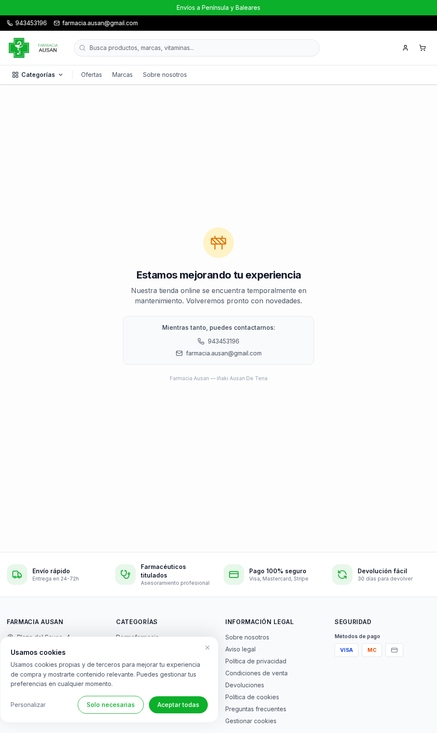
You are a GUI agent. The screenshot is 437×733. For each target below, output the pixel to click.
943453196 (223, 341)
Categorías (38, 74)
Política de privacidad (255, 661)
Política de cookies (252, 697)
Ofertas (91, 74)
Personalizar (28, 704)
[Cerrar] (207, 648)
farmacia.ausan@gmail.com (224, 353)
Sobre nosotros (165, 74)
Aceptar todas (178, 704)
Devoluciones (244, 685)
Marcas (122, 74)
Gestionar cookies (251, 720)
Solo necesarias (111, 704)
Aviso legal (240, 649)
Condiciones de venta (256, 673)
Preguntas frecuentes (255, 708)
